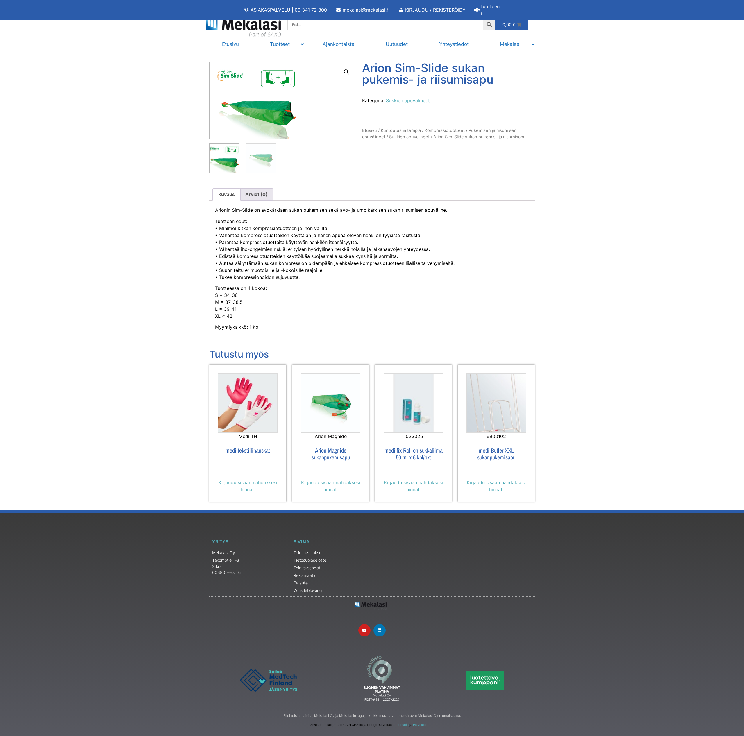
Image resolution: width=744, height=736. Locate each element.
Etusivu (369, 130)
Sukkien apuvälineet (408, 100)
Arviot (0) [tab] (256, 194)
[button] (346, 72)
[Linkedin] (379, 630)
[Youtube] (364, 630)
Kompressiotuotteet (445, 130)
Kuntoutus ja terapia (401, 130)
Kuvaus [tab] (226, 194)
